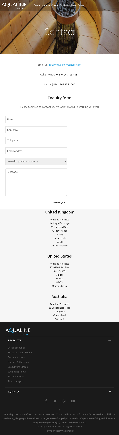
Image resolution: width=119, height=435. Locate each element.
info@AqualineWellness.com (65, 64)
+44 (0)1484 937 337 (67, 74)
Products (38, 5)
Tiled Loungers (16, 381)
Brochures (65, 5)
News (73, 5)
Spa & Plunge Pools (18, 366)
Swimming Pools (17, 371)
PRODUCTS (14, 340)
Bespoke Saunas (16, 347)
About (47, 5)
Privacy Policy (66, 430)
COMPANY (13, 391)
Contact (81, 5)
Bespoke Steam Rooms (20, 352)
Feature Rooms (16, 376)
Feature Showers (16, 357)
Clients (54, 5)
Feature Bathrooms (18, 362)
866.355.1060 (67, 84)
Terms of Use (52, 430)
